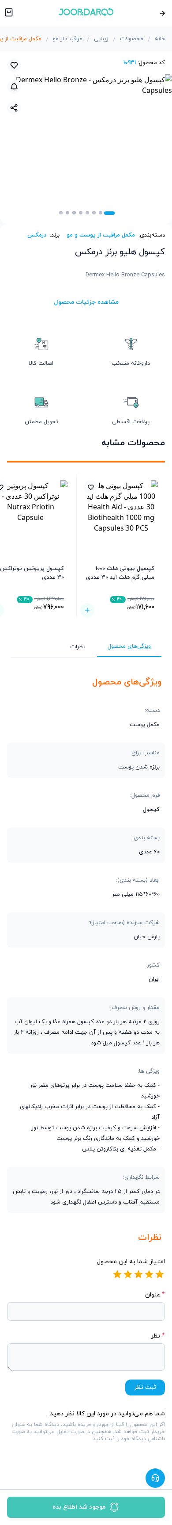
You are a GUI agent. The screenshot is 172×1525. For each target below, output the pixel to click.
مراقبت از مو (67, 39)
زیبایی (101, 39)
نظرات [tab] (77, 647)
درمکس (36, 235)
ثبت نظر (145, 1387)
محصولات (131, 39)
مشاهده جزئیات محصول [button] (86, 302)
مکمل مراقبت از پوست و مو (101, 235)
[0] (8, 13)
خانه (160, 39)
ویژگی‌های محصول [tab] (129, 646)
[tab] (109, 213)
